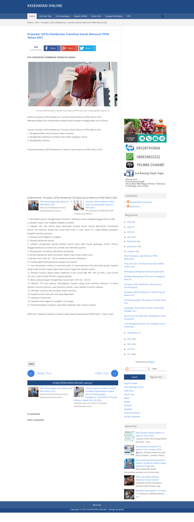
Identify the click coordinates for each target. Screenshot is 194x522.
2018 (129, 349)
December (132, 241)
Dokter (127, 401)
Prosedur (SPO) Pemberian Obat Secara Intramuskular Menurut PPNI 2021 (99, 204)
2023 (129, 232)
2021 (129, 339)
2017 (129, 354)
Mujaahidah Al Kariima (141, 202)
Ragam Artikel (80, 16)
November (132, 246)
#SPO (31, 364)
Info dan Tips (45, 16)
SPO (129, 16)
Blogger (151, 361)
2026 (129, 222)
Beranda (97, 505)
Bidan (127, 398)
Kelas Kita (96, 16)
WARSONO (135, 206)
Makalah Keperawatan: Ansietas (151, 490)
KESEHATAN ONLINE (44, 5)
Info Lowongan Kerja (133, 387)
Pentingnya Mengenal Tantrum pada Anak (144, 271)
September (132, 332)
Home (32, 16)
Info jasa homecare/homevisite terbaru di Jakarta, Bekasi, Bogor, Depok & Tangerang (151, 463)
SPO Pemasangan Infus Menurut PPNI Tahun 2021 (54, 203)
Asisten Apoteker (132, 416)
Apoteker (128, 409)
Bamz (121, 509)
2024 (129, 227)
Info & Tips (129, 394)
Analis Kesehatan (132, 412)
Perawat (128, 405)
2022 (129, 237)
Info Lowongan (63, 16)
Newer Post (40, 373)
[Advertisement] (72, 173)
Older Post (105, 373)
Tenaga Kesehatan (114, 16)
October (131, 251)
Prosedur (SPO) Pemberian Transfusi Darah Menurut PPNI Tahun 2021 (80, 197)
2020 (129, 344)
